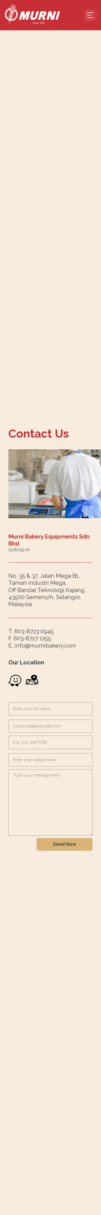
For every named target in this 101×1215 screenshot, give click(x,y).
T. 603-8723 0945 (31, 631)
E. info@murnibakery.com (42, 645)
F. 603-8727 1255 (29, 638)
